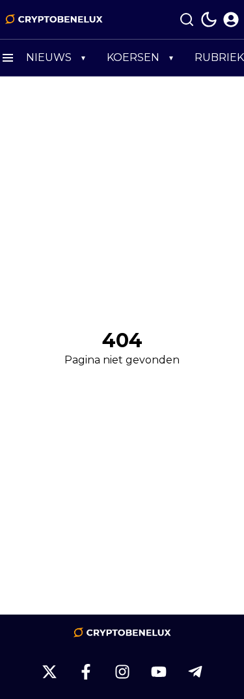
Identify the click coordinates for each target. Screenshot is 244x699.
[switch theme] (209, 19)
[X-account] (49, 672)
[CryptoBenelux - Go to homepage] (122, 633)
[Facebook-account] (86, 672)
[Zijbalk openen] (8, 58)
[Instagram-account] (122, 672)
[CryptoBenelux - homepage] (54, 19)
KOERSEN (133, 57)
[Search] (187, 19)
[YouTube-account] (159, 672)
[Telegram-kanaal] (195, 672)
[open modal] (231, 19)
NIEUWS (49, 57)
